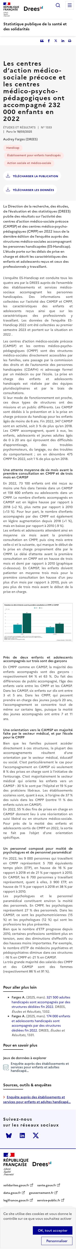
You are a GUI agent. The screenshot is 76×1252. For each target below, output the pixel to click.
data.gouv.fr (12, 1193)
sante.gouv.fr (46, 1185)
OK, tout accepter (52, 1230)
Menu (69, 5)
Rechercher (58, 5)
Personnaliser (56, 1240)
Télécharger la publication (35, 176)
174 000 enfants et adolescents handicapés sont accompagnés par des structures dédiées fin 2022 (41, 1023)
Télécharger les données (33, 190)
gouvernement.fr (41, 1193)
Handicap (12, 148)
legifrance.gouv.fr (16, 1200)
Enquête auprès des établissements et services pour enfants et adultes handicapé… (40, 1067)
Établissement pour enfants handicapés (34, 155)
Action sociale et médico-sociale (29, 163)
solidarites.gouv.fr (16, 1185)
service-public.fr (48, 1200)
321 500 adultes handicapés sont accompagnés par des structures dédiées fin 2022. (41, 1002)
